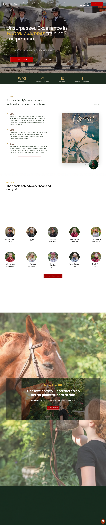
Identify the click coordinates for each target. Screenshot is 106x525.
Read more (29, 159)
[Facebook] (80, 4)
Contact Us (26, 5)
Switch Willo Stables (11, 4)
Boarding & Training (33, 3)
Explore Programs (45, 59)
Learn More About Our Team (53, 276)
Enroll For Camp (97, 4)
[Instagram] (84, 4)
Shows (71, 3)
